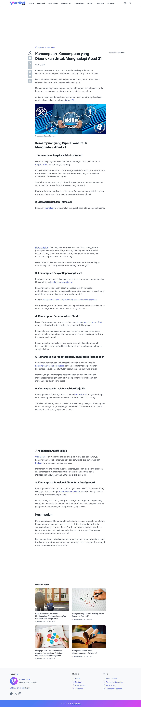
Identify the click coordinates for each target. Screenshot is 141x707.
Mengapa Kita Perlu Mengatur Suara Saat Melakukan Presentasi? (70, 300)
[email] (30, 81)
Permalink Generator (114, 682)
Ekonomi (41, 3)
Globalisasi (40, 457)
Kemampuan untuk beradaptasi (49, 366)
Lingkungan (66, 3)
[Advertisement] (70, 26)
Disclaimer (78, 689)
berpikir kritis (41, 164)
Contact (77, 682)
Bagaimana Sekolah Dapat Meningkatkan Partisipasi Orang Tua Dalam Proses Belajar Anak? (50, 616)
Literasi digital (41, 247)
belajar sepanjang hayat (61, 282)
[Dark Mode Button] (125, 3)
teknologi (49, 208)
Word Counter (111, 678)
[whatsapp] (30, 67)
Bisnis (31, 3)
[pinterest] (30, 76)
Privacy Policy (80, 685)
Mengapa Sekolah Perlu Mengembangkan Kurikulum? (84, 651)
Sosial (89, 3)
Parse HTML (110, 685)
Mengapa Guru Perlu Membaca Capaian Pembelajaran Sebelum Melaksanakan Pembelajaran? (48, 653)
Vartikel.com (24, 679)
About (77, 678)
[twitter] (30, 63)
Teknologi (100, 3)
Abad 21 (70, 100)
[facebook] (30, 58)
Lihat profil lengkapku (21, 688)
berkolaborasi (81, 394)
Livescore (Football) (113, 689)
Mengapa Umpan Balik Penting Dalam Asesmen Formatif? (88, 615)
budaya (39, 463)
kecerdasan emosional (69, 491)
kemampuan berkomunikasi (89, 322)
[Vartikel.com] (17, 3)
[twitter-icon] (15, 693)
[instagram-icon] (20, 693)
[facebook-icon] (11, 693)
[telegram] (30, 72)
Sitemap (110, 3)
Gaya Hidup (53, 3)
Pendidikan (79, 3)
